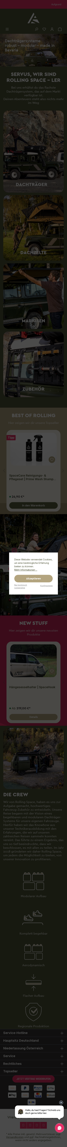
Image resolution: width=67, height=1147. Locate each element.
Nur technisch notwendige (20, 586)
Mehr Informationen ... (25, 569)
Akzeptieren (33, 578)
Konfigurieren (46, 585)
